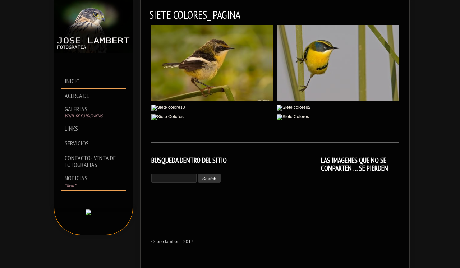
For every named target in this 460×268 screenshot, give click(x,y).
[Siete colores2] (338, 108)
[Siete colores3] (212, 108)
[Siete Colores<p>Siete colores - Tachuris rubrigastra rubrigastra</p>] (338, 63)
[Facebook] (88, 199)
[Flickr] (98, 199)
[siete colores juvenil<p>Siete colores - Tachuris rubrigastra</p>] (212, 63)
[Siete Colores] (212, 117)
